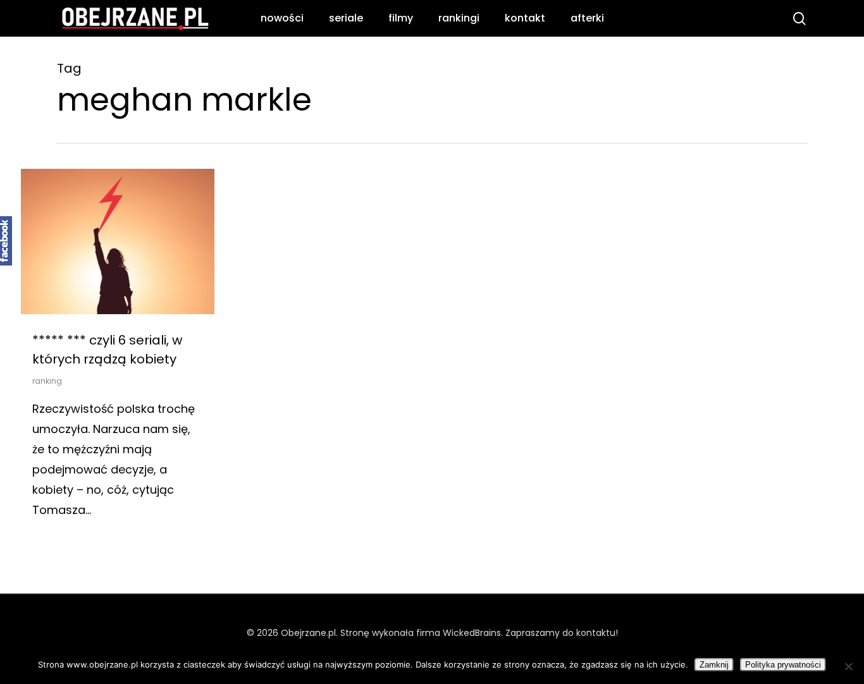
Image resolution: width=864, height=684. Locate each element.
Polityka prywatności (783, 664)
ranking (47, 381)
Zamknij (714, 664)
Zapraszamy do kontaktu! (561, 632)
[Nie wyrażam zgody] (848, 666)
